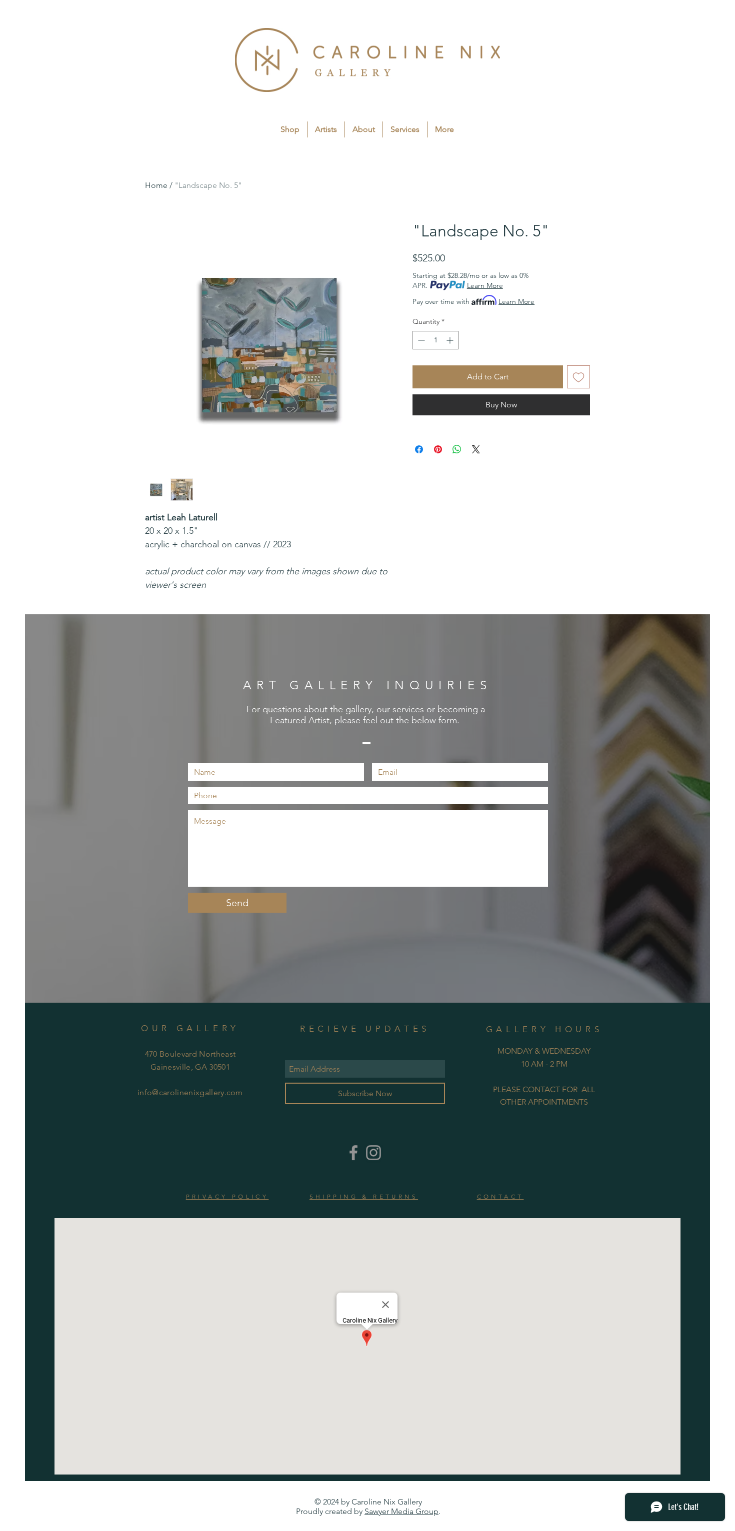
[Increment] (450, 340)
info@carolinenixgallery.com (190, 1092)
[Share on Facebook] (419, 470)
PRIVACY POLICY (227, 1196)
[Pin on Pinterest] (438, 470)
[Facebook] (354, 1153)
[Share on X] (476, 470)
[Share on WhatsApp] (457, 470)
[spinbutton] (435, 340)
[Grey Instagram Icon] (374, 1153)
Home (156, 185)
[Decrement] (420, 340)
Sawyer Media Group (401, 1511)
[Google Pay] (501, 431)
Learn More (485, 285)
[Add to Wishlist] (578, 376)
